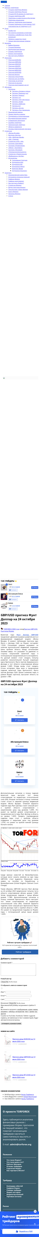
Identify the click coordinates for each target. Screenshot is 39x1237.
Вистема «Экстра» (14, 135)
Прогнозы (8, 58)
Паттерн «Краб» (17, 102)
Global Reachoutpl (30, 1097)
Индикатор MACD (18, 166)
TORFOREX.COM (9, 629)
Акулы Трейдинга (27, 1094)
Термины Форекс (14, 194)
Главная (7, 5)
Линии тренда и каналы (16, 114)
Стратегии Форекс (14, 185)
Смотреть (20, 720)
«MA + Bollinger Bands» (16, 137)
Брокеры (8, 43)
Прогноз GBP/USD (14, 62)
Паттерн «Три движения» (21, 110)
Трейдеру (8, 173)
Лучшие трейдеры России (17, 12)
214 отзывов (16, 606)
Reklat (10, 603)
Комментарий (6, 963)
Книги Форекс (13, 191)
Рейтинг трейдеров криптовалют (20, 22)
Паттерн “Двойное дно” (20, 93)
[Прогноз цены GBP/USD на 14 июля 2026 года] (8, 1059)
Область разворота (15, 127)
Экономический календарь (17, 175)
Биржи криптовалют (15, 53)
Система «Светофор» (15, 143)
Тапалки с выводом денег (17, 39)
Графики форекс (14, 179)
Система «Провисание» (16, 145)
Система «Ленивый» (15, 150)
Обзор (36, 587)
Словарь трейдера (14, 1190)
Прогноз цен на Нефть (16, 79)
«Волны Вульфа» (14, 133)
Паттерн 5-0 (16, 106)
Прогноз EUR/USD (14, 60)
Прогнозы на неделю (15, 81)
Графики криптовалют (16, 181)
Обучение (8, 87)
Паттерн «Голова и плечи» (21, 91)
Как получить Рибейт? (16, 56)
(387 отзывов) (19, 715)
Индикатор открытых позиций (19, 177)
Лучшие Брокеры (14, 47)
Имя (3, 992)
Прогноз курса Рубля (15, 76)
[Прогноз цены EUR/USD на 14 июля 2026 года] (8, 1041)
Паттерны (11, 89)
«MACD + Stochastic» (15, 148)
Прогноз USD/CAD (14, 68)
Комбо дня (12, 30)
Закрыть (4, 2)
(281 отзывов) (19, 746)
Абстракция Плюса (15, 594)
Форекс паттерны (14, 1192)
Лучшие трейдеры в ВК (16, 16)
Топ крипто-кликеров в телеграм (20, 33)
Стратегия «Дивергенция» (17, 154)
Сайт (2, 999)
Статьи (10, 196)
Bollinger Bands (17, 168)
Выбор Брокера (13, 45)
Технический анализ (15, 112)
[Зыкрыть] (35, 1211)
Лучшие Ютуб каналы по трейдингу (20, 14)
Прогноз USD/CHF (14, 64)
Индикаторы (12, 158)
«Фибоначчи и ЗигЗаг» (16, 156)
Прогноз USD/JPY (14, 66)
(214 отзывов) (19, 776)
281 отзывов (16, 596)
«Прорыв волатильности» (17, 152)
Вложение (5, 1003)
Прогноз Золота (14, 74)
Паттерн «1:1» (16, 97)
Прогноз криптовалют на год (18, 85)
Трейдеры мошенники (16, 20)
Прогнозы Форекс (7, 631)
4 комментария (22, 1044)
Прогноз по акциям (15, 83)
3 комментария (22, 1061)
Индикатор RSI (17, 164)
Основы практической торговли (19, 129)
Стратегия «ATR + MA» (16, 141)
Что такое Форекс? (14, 1160)
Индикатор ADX (17, 162)
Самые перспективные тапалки (19, 41)
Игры (6, 28)
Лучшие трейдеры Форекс (17, 10)
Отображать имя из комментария (14, 985)
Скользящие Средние (19, 160)
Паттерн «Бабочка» (18, 104)
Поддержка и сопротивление (18, 116)
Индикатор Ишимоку (19, 171)
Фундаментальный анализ (17, 118)
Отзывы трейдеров (15, 51)
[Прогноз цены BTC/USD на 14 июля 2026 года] (8, 1077)
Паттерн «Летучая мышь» (21, 99)
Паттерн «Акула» (18, 108)
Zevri (10, 584)
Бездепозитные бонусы (16, 49)
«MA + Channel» (13, 139)
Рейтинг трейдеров (12, 7)
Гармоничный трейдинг (16, 125)
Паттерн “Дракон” (18, 95)
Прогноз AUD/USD (14, 72)
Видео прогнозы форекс (16, 187)
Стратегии (8, 131)
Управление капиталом (16, 120)
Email (3, 996)
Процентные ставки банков (18, 189)
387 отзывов (16, 587)
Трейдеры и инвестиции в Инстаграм (21, 18)
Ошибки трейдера (14, 122)
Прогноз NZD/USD (14, 70)
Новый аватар (6, 979)
